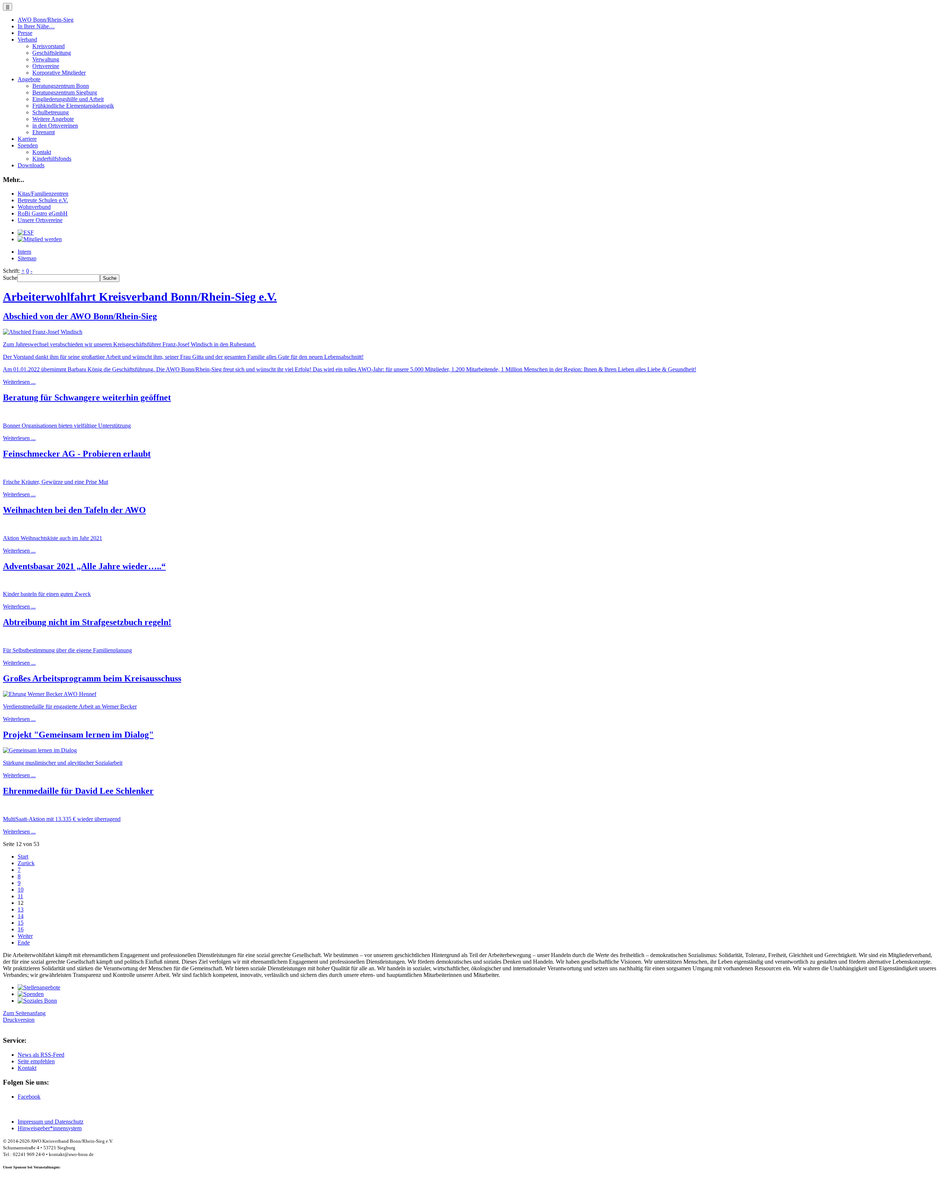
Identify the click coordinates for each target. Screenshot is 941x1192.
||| (7, 7)
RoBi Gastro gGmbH (43, 213)
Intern (24, 252)
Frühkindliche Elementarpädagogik (73, 106)
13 (21, 909)
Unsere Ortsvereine (40, 220)
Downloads (31, 165)
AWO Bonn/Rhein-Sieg (46, 20)
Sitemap (27, 258)
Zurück (26, 863)
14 (21, 916)
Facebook (29, 1096)
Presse (25, 33)
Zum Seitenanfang (24, 1013)
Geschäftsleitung (51, 53)
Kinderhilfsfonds (51, 159)
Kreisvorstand (48, 46)
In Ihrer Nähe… (36, 26)
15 (21, 923)
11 (20, 896)
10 (21, 889)
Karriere (27, 139)
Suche (10, 278)
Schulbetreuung (50, 112)
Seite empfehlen (36, 1061)
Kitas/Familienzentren (43, 193)
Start (23, 856)
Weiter (25, 936)
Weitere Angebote (53, 119)
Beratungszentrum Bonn (60, 86)
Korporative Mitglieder (59, 72)
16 (21, 929)
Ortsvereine (45, 66)
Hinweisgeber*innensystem (50, 1128)
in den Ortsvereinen (55, 125)
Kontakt (41, 152)
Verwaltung (45, 59)
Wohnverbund (34, 207)
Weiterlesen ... (19, 382)
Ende (24, 942)
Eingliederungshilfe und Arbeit (68, 99)
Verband (27, 39)
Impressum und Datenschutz (50, 1121)
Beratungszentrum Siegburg (64, 92)
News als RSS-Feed (41, 1055)
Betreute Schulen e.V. (43, 200)
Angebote (29, 79)
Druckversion (19, 1020)
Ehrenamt (43, 132)
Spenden (28, 145)
